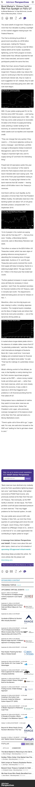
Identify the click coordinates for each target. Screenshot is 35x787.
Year (32, 729)
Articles (6, 734)
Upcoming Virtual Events (12, 575)
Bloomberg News (11, 13)
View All (19, 571)
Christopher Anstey (7, 756)
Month (27, 729)
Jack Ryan (5, 750)
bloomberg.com (6, 546)
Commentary (16, 734)
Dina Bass (5, 745)
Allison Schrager (7, 739)
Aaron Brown (6, 761)
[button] (2, 18)
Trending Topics (8, 571)
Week (23, 729)
